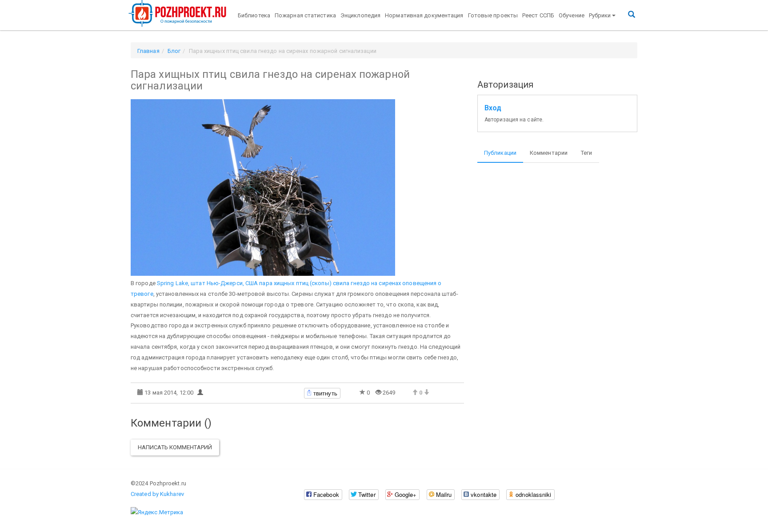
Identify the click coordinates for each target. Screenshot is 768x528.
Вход (492, 108)
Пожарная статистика (305, 15)
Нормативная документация (424, 15)
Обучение (571, 15)
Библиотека (254, 15)
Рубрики (600, 15)
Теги (586, 152)
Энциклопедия (360, 15)
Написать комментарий (175, 447)
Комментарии (549, 152)
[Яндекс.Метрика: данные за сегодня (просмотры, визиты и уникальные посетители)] (157, 512)
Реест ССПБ (538, 15)
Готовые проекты (493, 15)
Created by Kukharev (157, 494)
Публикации (500, 152)
